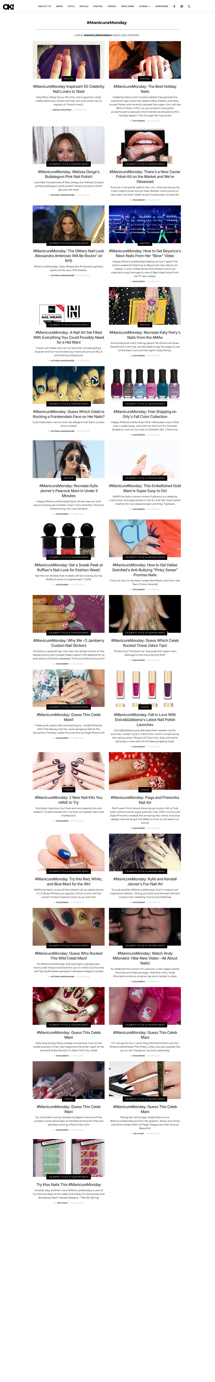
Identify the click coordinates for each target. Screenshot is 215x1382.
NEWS (59, 6)
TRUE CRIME (127, 6)
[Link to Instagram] (181, 6)
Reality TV (44, 6)
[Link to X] (189, 6)
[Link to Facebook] (174, 6)
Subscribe (162, 6)
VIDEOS (112, 6)
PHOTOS (98, 6)
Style (71, 6)
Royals (84, 6)
